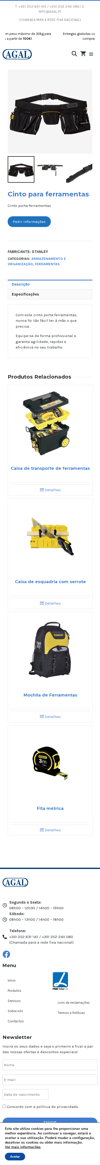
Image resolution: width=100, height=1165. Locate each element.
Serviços (14, 1001)
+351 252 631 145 (32, 6)
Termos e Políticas (71, 1013)
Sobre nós (15, 1011)
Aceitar (15, 1157)
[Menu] (94, 54)
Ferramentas (47, 264)
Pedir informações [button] (29, 221)
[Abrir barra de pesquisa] (74, 54)
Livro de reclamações (74, 1003)
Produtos (14, 991)
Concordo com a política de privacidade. (43, 1106)
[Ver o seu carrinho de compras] (83, 54)
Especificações (25, 294)
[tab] (50, 284)
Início (12, 980)
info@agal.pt (50, 12)
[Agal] (17, 54)
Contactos (16, 1021)
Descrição (21, 284)
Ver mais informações (23, 1147)
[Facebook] (6, 954)
